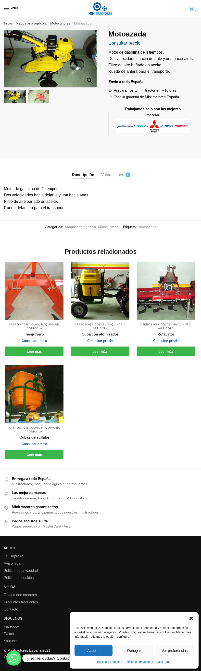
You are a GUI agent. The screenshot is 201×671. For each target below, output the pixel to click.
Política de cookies (109, 662)
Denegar (134, 650)
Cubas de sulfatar (34, 437)
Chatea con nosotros (20, 595)
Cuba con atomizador (100, 334)
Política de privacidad (139, 662)
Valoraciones (112, 175)
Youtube (10, 641)
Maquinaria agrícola (31, 23)
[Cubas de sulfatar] (34, 394)
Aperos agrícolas (24, 324)
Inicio (8, 23)
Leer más (34, 351)
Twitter (9, 634)
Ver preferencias (175, 650)
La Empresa (13, 556)
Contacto (11, 609)
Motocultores (60, 23)
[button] (191, 618)
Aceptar (93, 650)
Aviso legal (12, 563)
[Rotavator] (166, 291)
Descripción (83, 175)
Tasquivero (34, 334)
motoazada (147, 227)
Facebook (12, 626)
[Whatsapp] (13, 658)
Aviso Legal (163, 662)
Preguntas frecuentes (21, 602)
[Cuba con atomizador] (100, 291)
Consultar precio (124, 43)
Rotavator (165, 334)
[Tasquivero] (34, 291)
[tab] (83, 171)
